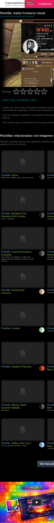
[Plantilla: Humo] (23, 161)
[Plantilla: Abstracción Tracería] (23, 276)
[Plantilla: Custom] (23, 315)
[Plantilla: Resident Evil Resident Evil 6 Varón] (23, 200)
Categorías (45, 3)
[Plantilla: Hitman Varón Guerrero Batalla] (23, 391)
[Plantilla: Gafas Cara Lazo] (23, 429)
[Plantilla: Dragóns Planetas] (23, 353)
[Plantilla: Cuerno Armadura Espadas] (23, 238)
